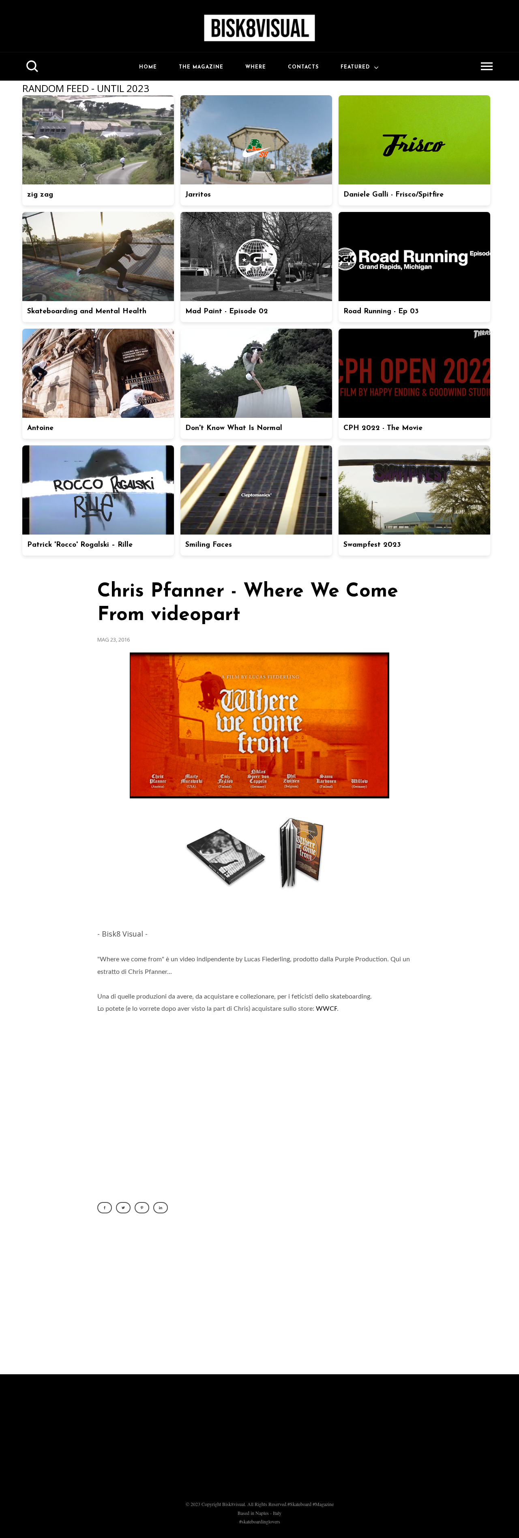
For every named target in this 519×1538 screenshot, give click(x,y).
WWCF (326, 1008)
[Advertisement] (259, 1298)
